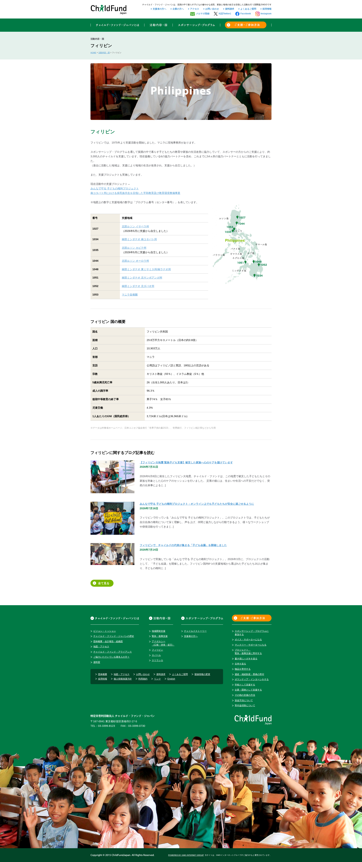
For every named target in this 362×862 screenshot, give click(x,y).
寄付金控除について (245, 705)
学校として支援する (245, 684)
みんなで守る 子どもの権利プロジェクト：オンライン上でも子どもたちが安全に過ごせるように (197, 503)
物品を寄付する (243, 669)
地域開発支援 (158, 631)
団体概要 (102, 674)
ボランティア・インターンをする (252, 679)
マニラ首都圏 (130, 294)
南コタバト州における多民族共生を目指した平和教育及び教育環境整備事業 (135, 192)
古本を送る (240, 663)
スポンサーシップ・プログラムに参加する (252, 633)
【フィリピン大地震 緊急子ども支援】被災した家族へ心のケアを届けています (186, 462)
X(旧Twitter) (225, 13)
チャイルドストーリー (195, 631)
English (171, 679)
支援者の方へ (159, 9)
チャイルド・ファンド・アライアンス (112, 652)
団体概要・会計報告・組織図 (108, 641)
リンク (157, 679)
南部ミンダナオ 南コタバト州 (139, 239)
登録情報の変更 (202, 674)
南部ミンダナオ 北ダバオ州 (138, 286)
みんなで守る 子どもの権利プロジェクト (114, 188)
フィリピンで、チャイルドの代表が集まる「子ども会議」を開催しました (183, 545)
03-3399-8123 (106, 725)
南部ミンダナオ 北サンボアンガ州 (142, 277)
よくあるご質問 (248, 9)
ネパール (156, 655)
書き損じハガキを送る (246, 658)
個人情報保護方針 (123, 679)
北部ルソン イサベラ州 (135, 226)
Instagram (266, 13)
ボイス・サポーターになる (248, 639)
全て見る (103, 583)
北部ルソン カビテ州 (134, 247)
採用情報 (267, 9)
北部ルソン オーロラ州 (135, 260)
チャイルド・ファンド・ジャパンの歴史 (113, 636)
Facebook (245, 13)
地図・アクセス (101, 646)
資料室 (96, 662)
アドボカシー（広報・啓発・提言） (163, 643)
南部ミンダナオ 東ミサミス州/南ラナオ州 (146, 269)
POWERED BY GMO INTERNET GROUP (186, 855)
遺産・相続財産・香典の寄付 (249, 674)
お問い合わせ (212, 9)
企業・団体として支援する (248, 689)
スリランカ (157, 660)
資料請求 (229, 9)
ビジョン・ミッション (104, 631)
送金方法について (244, 700)
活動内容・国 (104, 53)
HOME (93, 53)
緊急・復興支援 (160, 636)
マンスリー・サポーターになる (250, 645)
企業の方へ (178, 9)
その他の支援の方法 (245, 695)
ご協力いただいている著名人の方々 (111, 657)
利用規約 (142, 679)
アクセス (194, 9)
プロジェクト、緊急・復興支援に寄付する (248, 652)
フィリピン (157, 650)
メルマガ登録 (202, 13)
